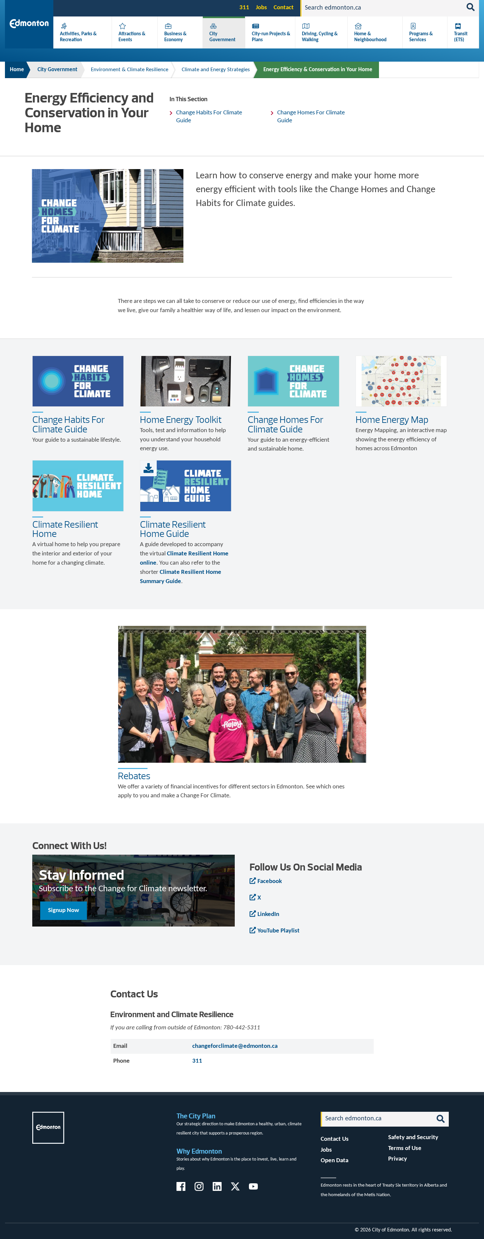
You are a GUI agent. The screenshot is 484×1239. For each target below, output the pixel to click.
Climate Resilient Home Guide (173, 529)
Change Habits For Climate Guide (209, 117)
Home (17, 70)
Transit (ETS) (461, 37)
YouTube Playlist (278, 931)
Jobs (261, 8)
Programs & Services (421, 37)
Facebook (269, 881)
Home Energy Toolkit (181, 419)
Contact (284, 8)
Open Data (334, 1161)
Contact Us (335, 1139)
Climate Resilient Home (65, 529)
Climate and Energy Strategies (216, 70)
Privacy (397, 1159)
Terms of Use (404, 1148)
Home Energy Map (392, 419)
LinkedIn (268, 914)
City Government (222, 37)
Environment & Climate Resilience (129, 70)
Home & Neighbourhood (370, 37)
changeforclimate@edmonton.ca (235, 1046)
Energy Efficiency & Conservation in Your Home (317, 70)
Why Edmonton (199, 1151)
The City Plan (195, 1116)
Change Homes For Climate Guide (311, 117)
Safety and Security (413, 1138)
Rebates (134, 776)
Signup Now (63, 910)
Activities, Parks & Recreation (78, 37)
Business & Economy (175, 37)
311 (244, 8)
